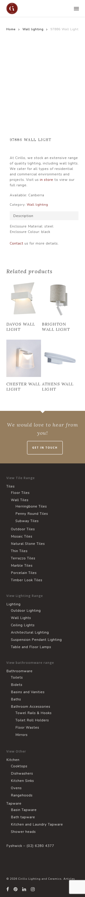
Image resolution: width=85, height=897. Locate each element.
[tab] (44, 215)
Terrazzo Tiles (23, 558)
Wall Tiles (20, 500)
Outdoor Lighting (26, 610)
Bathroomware (19, 671)
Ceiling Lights (23, 625)
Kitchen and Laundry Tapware (37, 824)
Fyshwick (14, 846)
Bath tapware (23, 817)
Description (23, 216)
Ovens (16, 788)
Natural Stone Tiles (28, 543)
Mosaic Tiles (21, 536)
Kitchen (12, 760)
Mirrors (21, 735)
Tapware (14, 803)
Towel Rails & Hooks (33, 713)
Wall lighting (33, 29)
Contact (16, 243)
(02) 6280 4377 (40, 846)
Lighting (13, 604)
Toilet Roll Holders (32, 720)
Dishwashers (22, 773)
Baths (16, 699)
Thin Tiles (19, 551)
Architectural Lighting (30, 632)
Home (11, 29)
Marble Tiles (22, 565)
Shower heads (23, 831)
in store (46, 179)
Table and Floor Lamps (31, 647)
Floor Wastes (27, 727)
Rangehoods (22, 795)
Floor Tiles (20, 492)
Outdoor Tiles (23, 529)
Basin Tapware (24, 810)
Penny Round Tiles (31, 513)
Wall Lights (21, 618)
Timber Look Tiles (26, 580)
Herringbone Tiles (31, 506)
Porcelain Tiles (24, 573)
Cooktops (19, 766)
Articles (69, 879)
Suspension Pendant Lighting (36, 639)
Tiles (10, 486)
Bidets (16, 684)
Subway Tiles (27, 521)
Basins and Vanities (28, 692)
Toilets (17, 677)
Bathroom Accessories (30, 706)
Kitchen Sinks (22, 780)
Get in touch (45, 448)
